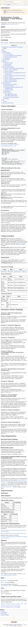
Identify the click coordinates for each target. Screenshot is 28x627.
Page (2, 5)
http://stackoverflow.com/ (6, 486)
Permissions (3, 580)
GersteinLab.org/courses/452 (11, 24)
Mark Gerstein (4, 271)
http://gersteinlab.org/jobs (6, 585)
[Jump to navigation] (2, 1)
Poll (2, 590)
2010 (22, 603)
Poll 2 (2, 37)
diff (4, 12)
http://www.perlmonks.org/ (11, 485)
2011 (18, 603)
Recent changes (4, 612)
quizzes (14, 603)
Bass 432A (11, 271)
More (8, 4)
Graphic (2, 582)
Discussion (5, 5)
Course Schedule (21, 244)
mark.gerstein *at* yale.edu (20, 271)
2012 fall (2, 603)
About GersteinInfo (13, 625)
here (21, 454)
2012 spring (8, 603)
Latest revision (14, 12)
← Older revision (8, 12)
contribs (4, 11)
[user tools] (26, 1)
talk (21, 10)
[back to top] (14, 618)
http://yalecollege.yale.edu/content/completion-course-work (13, 533)
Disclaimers (19, 625)
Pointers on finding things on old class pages (10, 606)
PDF (17, 318)
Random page (3, 613)
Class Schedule (4, 42)
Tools (26, 5)
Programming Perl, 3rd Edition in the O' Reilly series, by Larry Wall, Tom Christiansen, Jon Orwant (14, 481)
